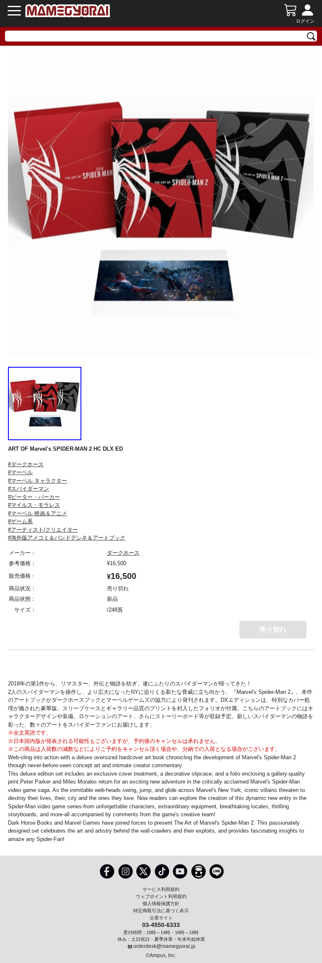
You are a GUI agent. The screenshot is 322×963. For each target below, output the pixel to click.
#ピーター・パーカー (34, 497)
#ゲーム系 (20, 521)
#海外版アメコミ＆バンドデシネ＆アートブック (66, 538)
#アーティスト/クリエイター (43, 530)
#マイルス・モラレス (34, 505)
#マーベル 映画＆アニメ (37, 513)
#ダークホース (26, 464)
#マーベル (20, 472)
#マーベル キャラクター (37, 481)
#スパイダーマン (28, 488)
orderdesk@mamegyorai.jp (164, 946)
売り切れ (273, 629)
